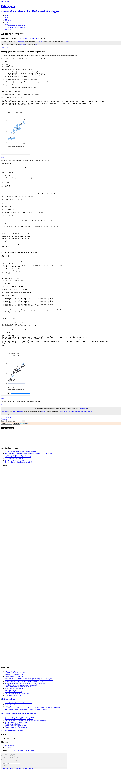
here (67, 41)
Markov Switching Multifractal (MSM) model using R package (24, 681)
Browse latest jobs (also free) (17, 27)
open (2, 157)
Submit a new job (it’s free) (16, 26)
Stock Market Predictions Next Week (16, 673)
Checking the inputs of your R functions (17, 693)
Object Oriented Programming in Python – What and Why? (22, 717)
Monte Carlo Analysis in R (13, 671)
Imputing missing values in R (13, 695)
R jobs (6, 24)
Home (6, 15)
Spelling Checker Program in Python (16, 727)
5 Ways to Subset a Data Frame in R (15, 455)
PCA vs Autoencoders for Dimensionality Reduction (20, 452)
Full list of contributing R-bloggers (12, 730)
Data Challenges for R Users (13, 690)
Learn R (7, 22)
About (6, 17)
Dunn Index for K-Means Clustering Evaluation (19, 719)
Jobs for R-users (11, 699)
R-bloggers (39, 41)
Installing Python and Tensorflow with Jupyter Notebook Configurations (26, 720)
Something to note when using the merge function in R (21, 685)
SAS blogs (8, 747)
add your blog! (9, 20)
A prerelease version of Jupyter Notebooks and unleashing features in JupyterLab (29, 680)
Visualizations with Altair (12, 724)
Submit (5, 765)
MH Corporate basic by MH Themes (24, 750)
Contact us (8, 29)
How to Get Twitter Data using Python (16, 722)
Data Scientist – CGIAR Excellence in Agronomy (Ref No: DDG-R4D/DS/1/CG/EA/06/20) (32, 708)
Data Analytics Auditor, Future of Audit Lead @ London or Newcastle (26, 709)
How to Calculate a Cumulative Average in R (18, 462)
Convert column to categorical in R (15, 676)
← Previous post (6, 417)
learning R (43, 411)
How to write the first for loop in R (15, 460)
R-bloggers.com (5, 411)
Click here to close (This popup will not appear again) (17, 768)
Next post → (4, 419)
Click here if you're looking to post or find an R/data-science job (75, 411)
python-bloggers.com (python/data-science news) (21, 713)
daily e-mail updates (18, 411)
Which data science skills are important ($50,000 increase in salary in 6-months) (28, 453)
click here (22, 44)
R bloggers (33, 38)
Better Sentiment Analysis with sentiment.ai (18, 457)
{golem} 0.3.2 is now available (14, 674)
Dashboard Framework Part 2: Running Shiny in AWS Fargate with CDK (27, 683)
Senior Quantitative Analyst (13, 704)
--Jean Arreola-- (23, 38)
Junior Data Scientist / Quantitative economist (18, 703)
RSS (6, 19)
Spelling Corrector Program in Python (16, 726)
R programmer (9, 706)
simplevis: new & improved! (13, 692)
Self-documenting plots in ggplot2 (15, 458)
